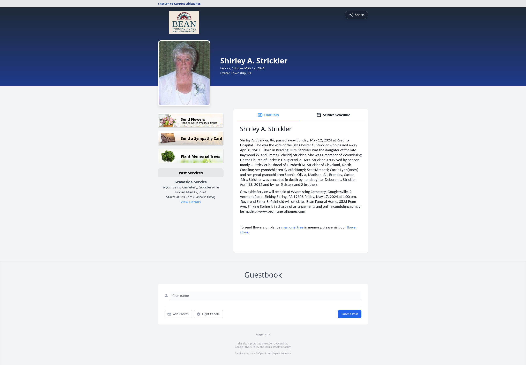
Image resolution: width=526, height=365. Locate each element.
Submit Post (349, 314)
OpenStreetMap (267, 353)
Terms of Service (274, 347)
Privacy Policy (251, 347)
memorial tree (292, 227)
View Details (191, 202)
